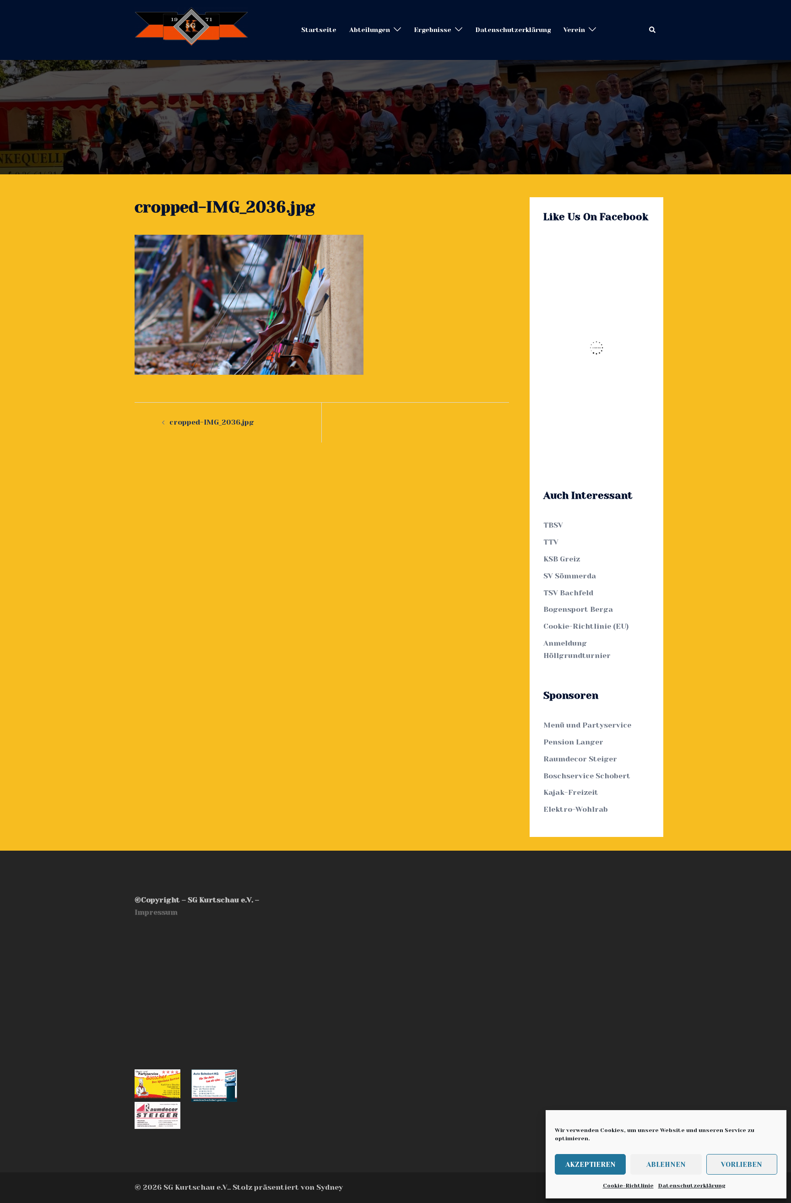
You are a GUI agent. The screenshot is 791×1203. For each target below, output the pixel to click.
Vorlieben (741, 1164)
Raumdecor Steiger (580, 759)
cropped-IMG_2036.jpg (211, 422)
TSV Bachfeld (568, 592)
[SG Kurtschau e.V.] (191, 29)
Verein (574, 29)
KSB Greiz (561, 559)
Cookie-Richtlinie (628, 1185)
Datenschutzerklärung (691, 1185)
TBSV (553, 525)
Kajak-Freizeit (570, 792)
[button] (652, 30)
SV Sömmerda (569, 576)
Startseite (318, 29)
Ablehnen (666, 1164)
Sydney (329, 1187)
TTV (550, 542)
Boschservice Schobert (586, 775)
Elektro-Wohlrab (575, 809)
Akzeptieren (590, 1164)
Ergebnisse (432, 29)
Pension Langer (573, 742)
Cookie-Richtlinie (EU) (586, 626)
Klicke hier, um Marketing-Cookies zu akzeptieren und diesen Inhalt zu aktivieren (598, 347)
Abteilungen (369, 29)
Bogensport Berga (578, 609)
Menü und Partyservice (587, 725)
